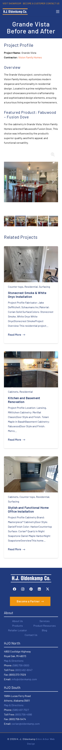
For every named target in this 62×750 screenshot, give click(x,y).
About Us (17, 621)
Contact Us (31, 634)
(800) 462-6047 (23, 669)
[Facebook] (14, 589)
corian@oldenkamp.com (26, 723)
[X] (47, 589)
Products (17, 625)
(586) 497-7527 (21, 709)
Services (45, 621)
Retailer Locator (17, 630)
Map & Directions (13, 660)
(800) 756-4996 (23, 714)
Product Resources (44, 625)
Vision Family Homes (30, 57)
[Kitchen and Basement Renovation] (31, 399)
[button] (58, 11)
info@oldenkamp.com (24, 679)
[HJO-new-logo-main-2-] (15, 11)
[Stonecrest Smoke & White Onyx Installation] (31, 294)
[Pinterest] (31, 589)
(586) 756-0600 (21, 665)
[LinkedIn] (39, 589)
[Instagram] (23, 589)
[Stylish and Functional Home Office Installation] (31, 507)
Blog (44, 630)
